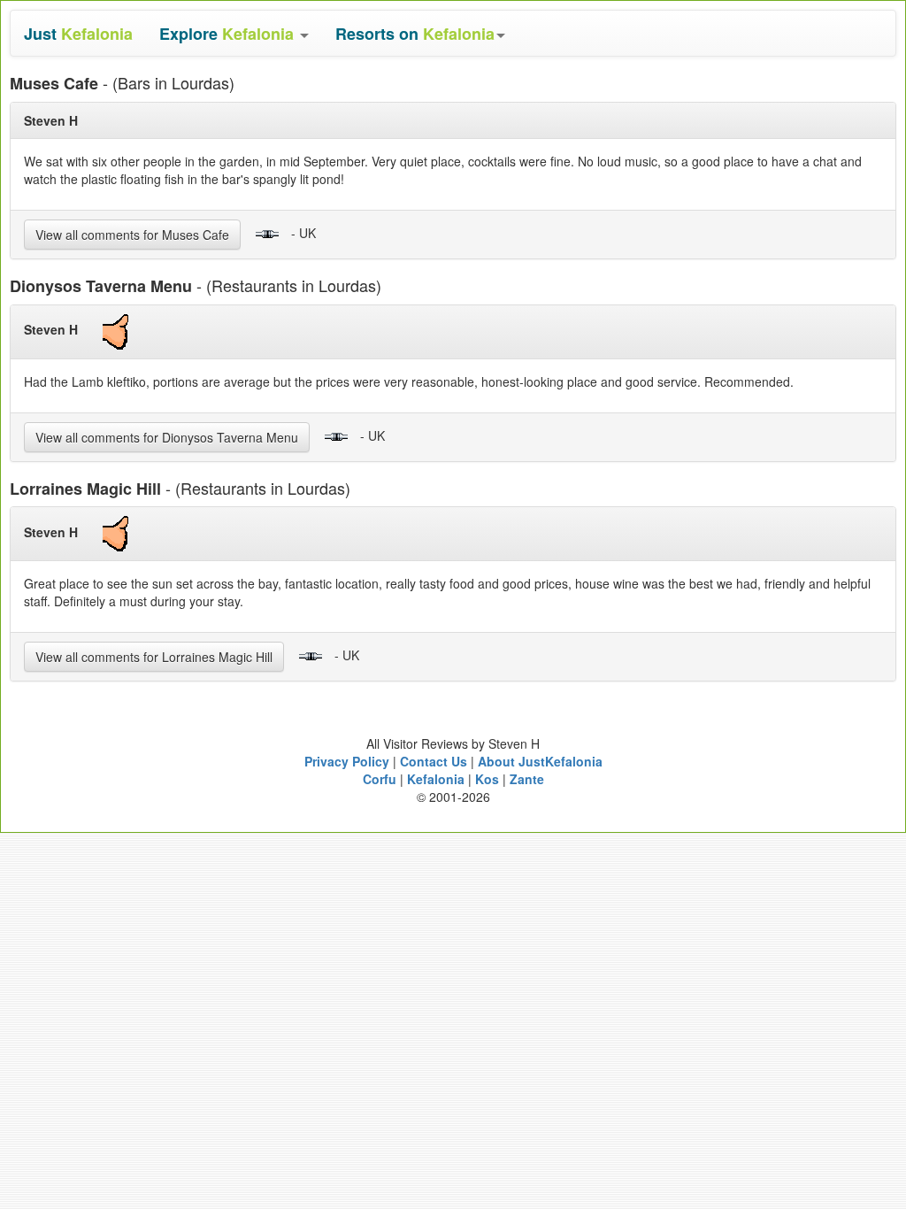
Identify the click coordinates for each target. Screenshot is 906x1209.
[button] (234, 33)
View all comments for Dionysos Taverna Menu (166, 437)
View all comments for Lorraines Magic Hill (154, 657)
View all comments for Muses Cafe (132, 234)
